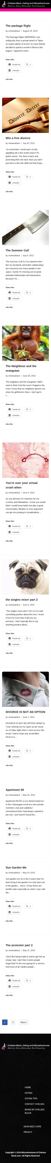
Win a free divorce (18, 138)
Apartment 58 (15, 789)
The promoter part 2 (19, 945)
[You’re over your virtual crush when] (25, 460)
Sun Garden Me (16, 867)
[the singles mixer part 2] (25, 577)
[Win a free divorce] (25, 115)
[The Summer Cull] (25, 227)
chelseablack (14, 31)
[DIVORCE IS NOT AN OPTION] (25, 689)
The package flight (18, 25)
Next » (24, 1022)
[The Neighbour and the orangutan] (25, 343)
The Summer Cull (17, 250)
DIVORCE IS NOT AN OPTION (25, 712)
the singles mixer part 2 (22, 599)
